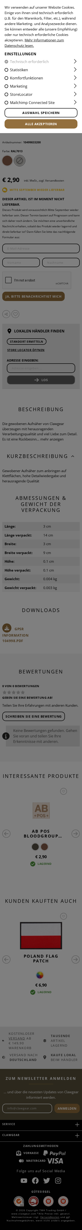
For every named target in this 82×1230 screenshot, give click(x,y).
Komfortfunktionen (26, 78)
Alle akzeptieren (41, 124)
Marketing (18, 86)
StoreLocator (21, 94)
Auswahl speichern (41, 113)
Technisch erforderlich (29, 61)
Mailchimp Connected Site (32, 102)
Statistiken (19, 69)
